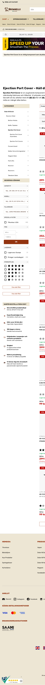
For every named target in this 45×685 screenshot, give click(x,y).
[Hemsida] (5, 34)
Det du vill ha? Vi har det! (15, 310)
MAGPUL (42, 157)
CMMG (41, 213)
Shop (4, 19)
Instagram (20, 599)
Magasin (38, 24)
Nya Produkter (7, 558)
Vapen (4, 24)
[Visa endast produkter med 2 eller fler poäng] (16, 276)
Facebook (33, 599)
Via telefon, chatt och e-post (16, 317)
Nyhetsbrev (6, 568)
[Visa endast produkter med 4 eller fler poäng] (16, 269)
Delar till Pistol (21, 24)
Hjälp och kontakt (11, 2)
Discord (8, 599)
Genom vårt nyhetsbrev (14, 340)
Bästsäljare (6, 552)
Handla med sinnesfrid (14, 331)
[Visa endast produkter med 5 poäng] (16, 266)
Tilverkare (5, 547)
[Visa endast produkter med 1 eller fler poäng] (16, 279)
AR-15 (32, 98)
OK (16, 242)
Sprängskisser (20, 19)
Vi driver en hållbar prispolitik (16, 356)
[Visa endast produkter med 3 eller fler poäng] (16, 272)
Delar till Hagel (30, 24)
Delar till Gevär (11, 24)
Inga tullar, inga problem (15, 324)
